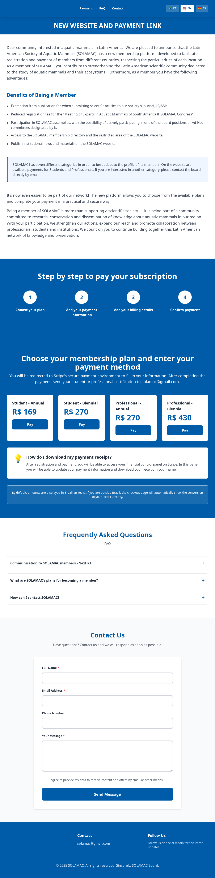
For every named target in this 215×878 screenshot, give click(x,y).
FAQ (102, 8)
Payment (86, 8)
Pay (30, 424)
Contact (117, 8)
